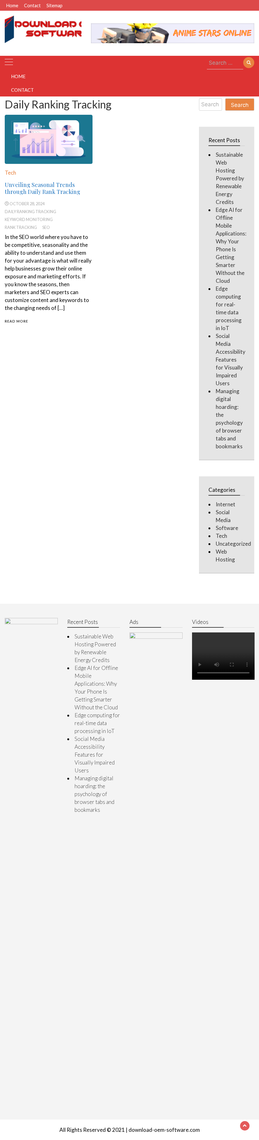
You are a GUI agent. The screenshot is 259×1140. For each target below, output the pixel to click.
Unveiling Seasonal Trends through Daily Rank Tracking (42, 188)
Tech (10, 172)
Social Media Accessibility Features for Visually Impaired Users (230, 360)
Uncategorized (233, 543)
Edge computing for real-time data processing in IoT (97, 723)
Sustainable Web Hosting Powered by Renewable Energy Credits (230, 178)
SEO (46, 227)
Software (227, 528)
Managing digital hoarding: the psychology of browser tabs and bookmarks (94, 794)
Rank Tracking (21, 227)
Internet (225, 504)
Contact (32, 5)
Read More (16, 321)
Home (12, 5)
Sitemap (54, 5)
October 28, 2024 (27, 203)
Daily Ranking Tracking (30, 211)
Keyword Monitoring (29, 219)
